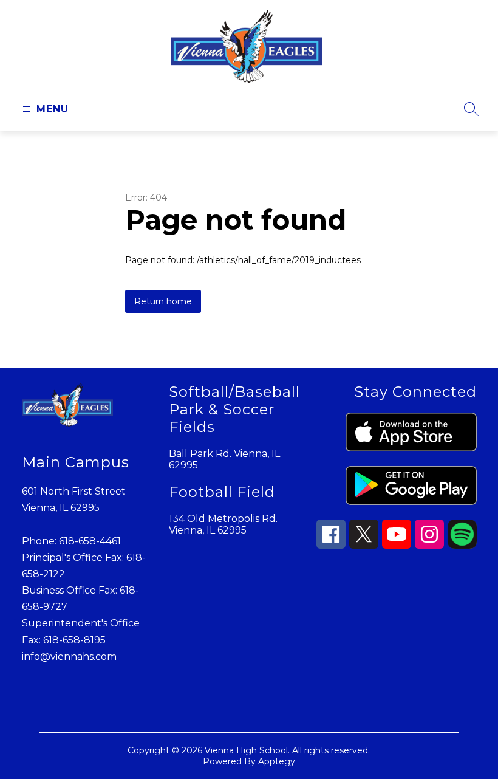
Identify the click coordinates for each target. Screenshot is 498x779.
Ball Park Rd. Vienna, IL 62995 (224, 459)
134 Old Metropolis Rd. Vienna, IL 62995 (223, 524)
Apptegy (276, 761)
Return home (163, 301)
